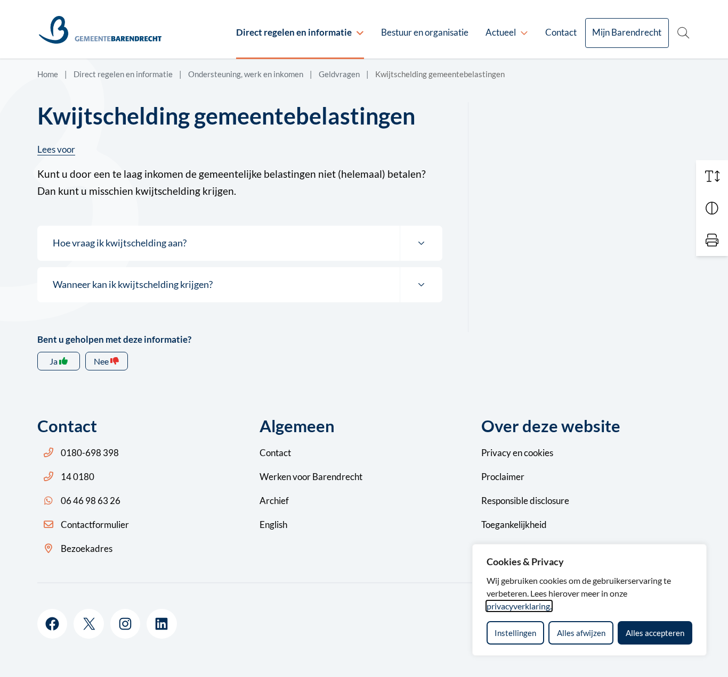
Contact (561, 32)
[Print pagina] (712, 240)
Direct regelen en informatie (294, 32)
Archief (274, 500)
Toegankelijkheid (514, 524)
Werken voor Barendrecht (311, 476)
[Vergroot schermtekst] (712, 176)
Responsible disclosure (525, 500)
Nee (101, 361)
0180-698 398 (90, 452)
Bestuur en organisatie (424, 32)
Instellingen (515, 633)
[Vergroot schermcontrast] (712, 208)
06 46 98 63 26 (90, 500)
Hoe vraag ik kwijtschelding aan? (120, 243)
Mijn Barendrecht (626, 32)
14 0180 (77, 476)
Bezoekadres (86, 548)
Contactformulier (95, 524)
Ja (54, 361)
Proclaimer (502, 476)
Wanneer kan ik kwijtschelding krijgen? (133, 284)
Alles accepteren (655, 633)
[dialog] (589, 600)
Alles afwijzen (581, 633)
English (273, 524)
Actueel (501, 32)
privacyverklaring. (519, 606)
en (517, 452)
